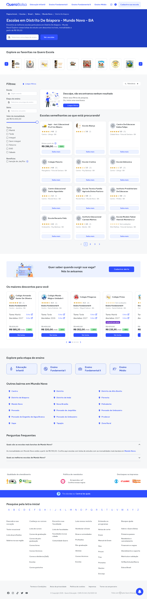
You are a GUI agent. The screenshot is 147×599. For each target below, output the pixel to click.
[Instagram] (13, 593)
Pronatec (102, 563)
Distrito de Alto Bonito (112, 391)
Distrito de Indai (64, 397)
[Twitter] (22, 593)
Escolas (22, 14)
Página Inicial (11, 14)
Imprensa (92, 587)
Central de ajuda (83, 494)
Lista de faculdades (60, 529)
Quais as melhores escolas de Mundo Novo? (25, 457)
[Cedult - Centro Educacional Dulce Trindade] (73, 64)
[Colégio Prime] (44, 64)
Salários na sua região (15, 540)
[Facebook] (8, 593)
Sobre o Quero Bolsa (129, 529)
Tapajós (60, 423)
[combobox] (22, 37)
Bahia (37, 14)
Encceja (101, 574)
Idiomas (78, 551)
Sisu (100, 546)
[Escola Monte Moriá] (130, 64)
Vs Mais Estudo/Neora (130, 562)
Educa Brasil (126, 567)
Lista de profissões (14, 535)
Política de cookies (77, 587)
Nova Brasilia (62, 404)
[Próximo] (140, 64)
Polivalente (107, 404)
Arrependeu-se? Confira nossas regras (76, 481)
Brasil (30, 14)
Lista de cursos (35, 529)
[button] (66, 342)
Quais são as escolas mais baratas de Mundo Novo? (29, 444)
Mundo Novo (47, 14)
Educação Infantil (37, 4)
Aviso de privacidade (58, 587)
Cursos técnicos (35, 551)
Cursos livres (34, 545)
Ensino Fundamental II (81, 4)
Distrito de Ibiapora (20, 397)
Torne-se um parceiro (108, 587)
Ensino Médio (100, 4)
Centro (14, 391)
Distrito (60, 391)
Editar (28, 314)
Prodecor (106, 417)
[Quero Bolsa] (16, 4)
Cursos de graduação (37, 534)
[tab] (70, 342)
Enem (100, 535)
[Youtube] (26, 593)
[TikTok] (17, 593)
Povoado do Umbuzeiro (67, 417)
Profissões (79, 540)
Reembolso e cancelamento (127, 540)
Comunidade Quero (60, 541)
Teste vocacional (13, 529)
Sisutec (101, 568)
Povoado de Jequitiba (66, 410)
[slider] (37, 122)
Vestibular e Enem (82, 529)
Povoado (15, 410)
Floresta (105, 397)
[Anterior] (6, 64)
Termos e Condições (38, 587)
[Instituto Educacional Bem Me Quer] (101, 64)
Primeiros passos (128, 534)
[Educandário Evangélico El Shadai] (58, 64)
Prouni (101, 552)
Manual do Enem (104, 540)
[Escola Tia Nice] (115, 64)
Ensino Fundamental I (58, 4)
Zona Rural (106, 423)
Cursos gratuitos (36, 567)
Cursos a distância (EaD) (39, 556)
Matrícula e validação (129, 556)
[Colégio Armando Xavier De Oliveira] (30, 64)
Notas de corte (104, 529)
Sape (13, 423)
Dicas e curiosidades (83, 534)
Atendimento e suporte (130, 551)
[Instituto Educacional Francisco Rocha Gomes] (87, 64)
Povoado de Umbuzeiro (112, 410)
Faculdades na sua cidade (59, 535)
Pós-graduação (81, 545)
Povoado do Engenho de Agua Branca (28, 417)
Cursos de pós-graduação (35, 540)
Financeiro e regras (129, 545)
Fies (100, 557)
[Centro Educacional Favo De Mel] (16, 64)
